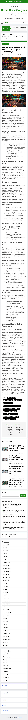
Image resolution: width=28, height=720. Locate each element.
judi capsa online (7, 403)
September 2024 (7, 613)
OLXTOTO (19, 717)
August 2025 (6, 580)
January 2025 (6, 601)
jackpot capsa (17, 400)
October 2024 (6, 610)
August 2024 (6, 615)
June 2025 (5, 586)
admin (5, 54)
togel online (5, 710)
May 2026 (5, 553)
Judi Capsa (5, 44)
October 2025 (6, 574)
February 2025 (6, 598)
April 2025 (5, 592)
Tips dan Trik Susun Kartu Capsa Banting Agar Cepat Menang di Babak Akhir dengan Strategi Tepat (12, 1)
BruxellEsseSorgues (14, 10)
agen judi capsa (12, 397)
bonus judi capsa (7, 400)
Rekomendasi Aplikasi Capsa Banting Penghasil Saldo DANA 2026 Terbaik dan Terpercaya (13, 506)
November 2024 (6, 607)
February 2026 (6, 562)
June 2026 (5, 550)
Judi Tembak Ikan (7, 668)
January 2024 (6, 636)
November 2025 (6, 571)
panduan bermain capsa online (11, 408)
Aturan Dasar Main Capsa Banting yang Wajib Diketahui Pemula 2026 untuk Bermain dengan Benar (16, 470)
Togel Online (6, 677)
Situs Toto (4, 686)
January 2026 (6, 565)
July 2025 (5, 583)
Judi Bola (5, 662)
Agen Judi (5, 654)
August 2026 (6, 545)
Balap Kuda (5, 659)
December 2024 (6, 604)
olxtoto (3, 700)
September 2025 (7, 577)
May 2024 (5, 624)
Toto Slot (5, 680)
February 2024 (6, 633)
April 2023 (5, 645)
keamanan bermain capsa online (11, 405)
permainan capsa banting (9, 411)
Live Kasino (5, 671)
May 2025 (5, 589)
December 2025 (6, 568)
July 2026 (5, 547)
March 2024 (6, 630)
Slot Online (5, 674)
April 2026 (5, 556)
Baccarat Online (6, 657)
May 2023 (5, 642)
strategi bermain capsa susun (10, 416)
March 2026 (6, 559)
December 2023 (6, 639)
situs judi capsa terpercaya (10, 414)
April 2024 (5, 627)
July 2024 (5, 619)
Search (4, 492)
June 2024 (5, 621)
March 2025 (6, 595)
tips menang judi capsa (9, 419)
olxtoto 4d (5, 693)
